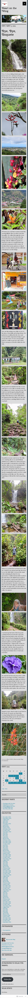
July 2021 (5, 833)
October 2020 (6, 844)
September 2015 (7, 922)
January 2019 (6, 869)
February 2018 (6, 883)
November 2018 (7, 872)
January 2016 (6, 916)
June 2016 (5, 910)
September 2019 (7, 858)
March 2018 (6, 881)
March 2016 (6, 914)
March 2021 (6, 838)
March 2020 (6, 850)
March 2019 (6, 866)
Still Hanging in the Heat (9, 806)
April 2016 (5, 912)
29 (20, 782)
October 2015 (6, 920)
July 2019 (5, 861)
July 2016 (5, 908)
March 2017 (6, 897)
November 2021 (7, 829)
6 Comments (5, 760)
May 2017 (5, 895)
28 (17, 782)
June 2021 (5, 834)
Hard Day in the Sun (8, 808)
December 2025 (7, 817)
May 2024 (5, 822)
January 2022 (6, 827)
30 (24, 782)
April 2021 (5, 837)
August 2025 (6, 819)
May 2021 (5, 836)
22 (20, 780)
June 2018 (5, 877)
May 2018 (5, 879)
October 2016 (6, 904)
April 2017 (5, 896)
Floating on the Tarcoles (9, 803)
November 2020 (7, 842)
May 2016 (5, 911)
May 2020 (5, 848)
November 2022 (7, 823)
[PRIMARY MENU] (24, 3)
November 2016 (7, 903)
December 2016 (7, 902)
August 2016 (6, 907)
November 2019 (7, 856)
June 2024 (5, 821)
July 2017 (5, 892)
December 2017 (7, 885)
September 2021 (7, 831)
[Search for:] (14, 794)
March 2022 (6, 826)
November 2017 (7, 887)
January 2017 (6, 900)
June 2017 (5, 893)
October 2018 (6, 873)
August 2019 (6, 860)
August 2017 (6, 891)
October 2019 (6, 857)
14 (17, 778)
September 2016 (7, 906)
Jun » (6, 788)
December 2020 (7, 841)
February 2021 (6, 840)
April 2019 (5, 865)
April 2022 (5, 825)
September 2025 (7, 818)
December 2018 (7, 871)
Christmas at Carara (8, 804)
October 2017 (6, 888)
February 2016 (6, 915)
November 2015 (7, 919)
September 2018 (7, 875)
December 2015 (7, 918)
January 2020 (6, 853)
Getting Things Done (8, 807)
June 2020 (5, 846)
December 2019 (7, 854)
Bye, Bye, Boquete (9, 33)
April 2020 (5, 849)
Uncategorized (6, 930)
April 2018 (5, 880)
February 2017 (6, 899)
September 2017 (7, 889)
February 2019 (6, 868)
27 (13, 782)
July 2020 (5, 845)
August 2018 (6, 876)
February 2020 (6, 852)
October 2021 (6, 830)
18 (6, 780)
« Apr (3, 788)
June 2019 (5, 862)
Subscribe (7, 979)
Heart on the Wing (9, 10)
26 (10, 782)
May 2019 (5, 864)
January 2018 (6, 884)
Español (4, 959)
